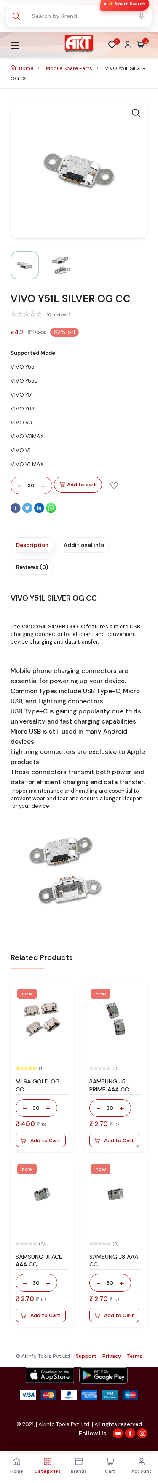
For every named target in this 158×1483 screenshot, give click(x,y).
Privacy (111, 1356)
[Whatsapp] (51, 511)
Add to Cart (45, 1140)
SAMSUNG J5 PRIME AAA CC (109, 1085)
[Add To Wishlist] (114, 485)
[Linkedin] (40, 511)
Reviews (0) (32, 567)
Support (86, 1356)
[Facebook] (16, 511)
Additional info (84, 545)
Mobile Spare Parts (70, 68)
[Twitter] (28, 511)
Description (32, 545)
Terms (134, 1356)
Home (26, 68)
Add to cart (81, 484)
